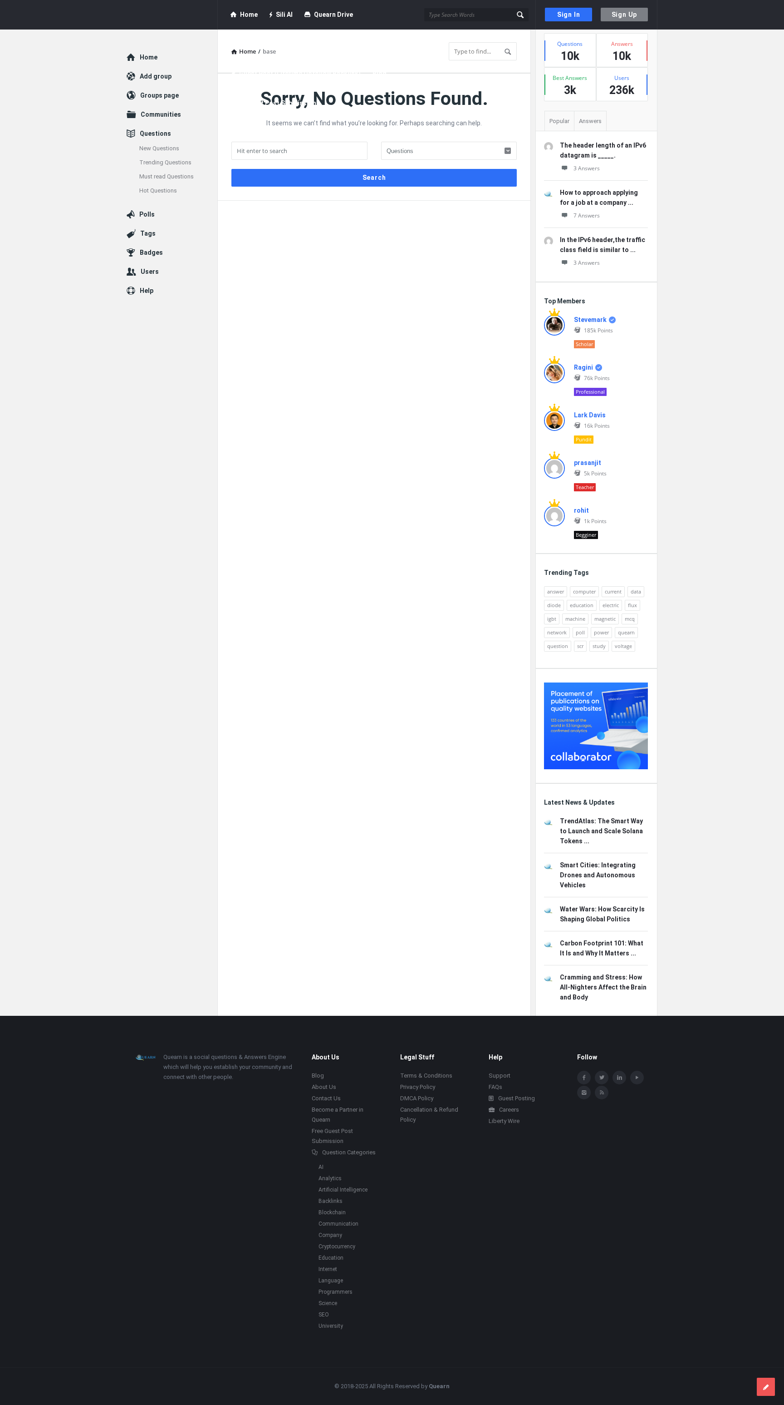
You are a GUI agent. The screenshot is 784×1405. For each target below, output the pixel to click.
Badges (151, 252)
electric (611, 605)
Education (330, 1258)
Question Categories (349, 1152)
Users (150, 271)
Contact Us (326, 1098)
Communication (338, 1224)
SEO (323, 1314)
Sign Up (624, 14)
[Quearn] (172, 15)
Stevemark (590, 319)
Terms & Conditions (426, 1075)
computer (584, 591)
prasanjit (587, 462)
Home (249, 14)
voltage (623, 646)
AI (320, 1167)
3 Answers (586, 168)
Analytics (330, 1178)
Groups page (159, 95)
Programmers (335, 1292)
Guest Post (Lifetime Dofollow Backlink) (300, 73)
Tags (148, 233)
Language (330, 1280)
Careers (509, 1109)
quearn (626, 632)
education (581, 605)
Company (330, 1235)
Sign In (568, 14)
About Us (324, 1086)
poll (580, 632)
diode (554, 605)
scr (580, 646)
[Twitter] (601, 1077)
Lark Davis (590, 415)
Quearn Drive (333, 14)
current (613, 591)
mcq (630, 618)
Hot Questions (158, 190)
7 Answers (586, 215)
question (557, 646)
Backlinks (330, 1201)
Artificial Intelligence (343, 1190)
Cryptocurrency (336, 1246)
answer (555, 591)
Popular (559, 121)
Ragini (583, 367)
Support (499, 1075)
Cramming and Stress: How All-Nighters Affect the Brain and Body (603, 987)
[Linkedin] (619, 1077)
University (330, 1326)
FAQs (495, 1086)
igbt (551, 618)
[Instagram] (584, 1092)
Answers (590, 121)
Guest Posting (516, 1098)
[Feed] (601, 1092)
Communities (161, 114)
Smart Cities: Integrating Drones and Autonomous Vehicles (598, 875)
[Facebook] (584, 1077)
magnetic (605, 618)
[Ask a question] (766, 1387)
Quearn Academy (264, 44)
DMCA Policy (416, 1098)
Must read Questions (166, 176)
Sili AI (284, 14)
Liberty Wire (504, 1121)
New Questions (159, 148)
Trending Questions (165, 162)
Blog (379, 73)
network (557, 632)
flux (632, 605)
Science (327, 1303)
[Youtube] (637, 1077)
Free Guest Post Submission (273, 103)
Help (146, 290)
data (636, 591)
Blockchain (332, 1212)
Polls (147, 214)
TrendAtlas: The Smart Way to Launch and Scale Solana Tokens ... (601, 831)
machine (575, 618)
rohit (581, 510)
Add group (156, 76)
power (601, 632)
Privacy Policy (417, 1086)
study (599, 646)
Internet (327, 1269)
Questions (155, 133)
